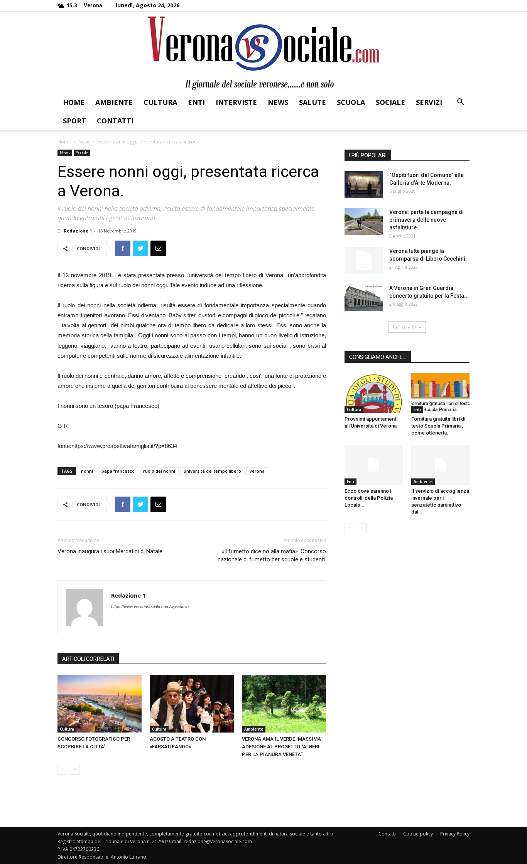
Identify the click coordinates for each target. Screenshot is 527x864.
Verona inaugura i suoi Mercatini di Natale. (110, 551)
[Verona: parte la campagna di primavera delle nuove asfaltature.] (364, 221)
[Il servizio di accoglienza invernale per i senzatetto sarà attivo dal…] (440, 465)
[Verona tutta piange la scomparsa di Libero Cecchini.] (364, 260)
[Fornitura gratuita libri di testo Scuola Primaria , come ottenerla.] (440, 393)
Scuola (351, 102)
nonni (87, 471)
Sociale (390, 102)
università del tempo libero (212, 471)
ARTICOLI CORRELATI (88, 659)
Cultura (160, 102)
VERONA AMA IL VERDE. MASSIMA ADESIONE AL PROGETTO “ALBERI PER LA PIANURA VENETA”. (281, 746)
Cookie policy (418, 833)
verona (257, 471)
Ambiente (114, 102)
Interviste (236, 102)
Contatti (115, 120)
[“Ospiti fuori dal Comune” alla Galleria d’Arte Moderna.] (364, 184)
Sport (74, 120)
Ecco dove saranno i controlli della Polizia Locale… (369, 498)
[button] (460, 102)
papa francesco (118, 471)
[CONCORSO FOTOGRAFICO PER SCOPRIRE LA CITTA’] (99, 704)
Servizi (429, 102)
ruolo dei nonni (159, 471)
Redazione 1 (78, 231)
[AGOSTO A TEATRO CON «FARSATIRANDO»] (192, 704)
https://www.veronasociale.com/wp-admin (150, 606)
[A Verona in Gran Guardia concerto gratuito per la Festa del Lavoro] (364, 297)
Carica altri (404, 326)
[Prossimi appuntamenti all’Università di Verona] (374, 393)
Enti (196, 102)
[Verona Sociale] (263, 52)
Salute (312, 102)
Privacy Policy (455, 833)
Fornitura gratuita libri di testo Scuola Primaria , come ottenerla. (438, 426)
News (278, 102)
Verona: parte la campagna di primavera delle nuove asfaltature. (426, 220)
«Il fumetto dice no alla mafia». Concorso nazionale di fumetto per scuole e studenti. (272, 555)
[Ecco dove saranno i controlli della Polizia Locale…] (374, 465)
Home (73, 102)
